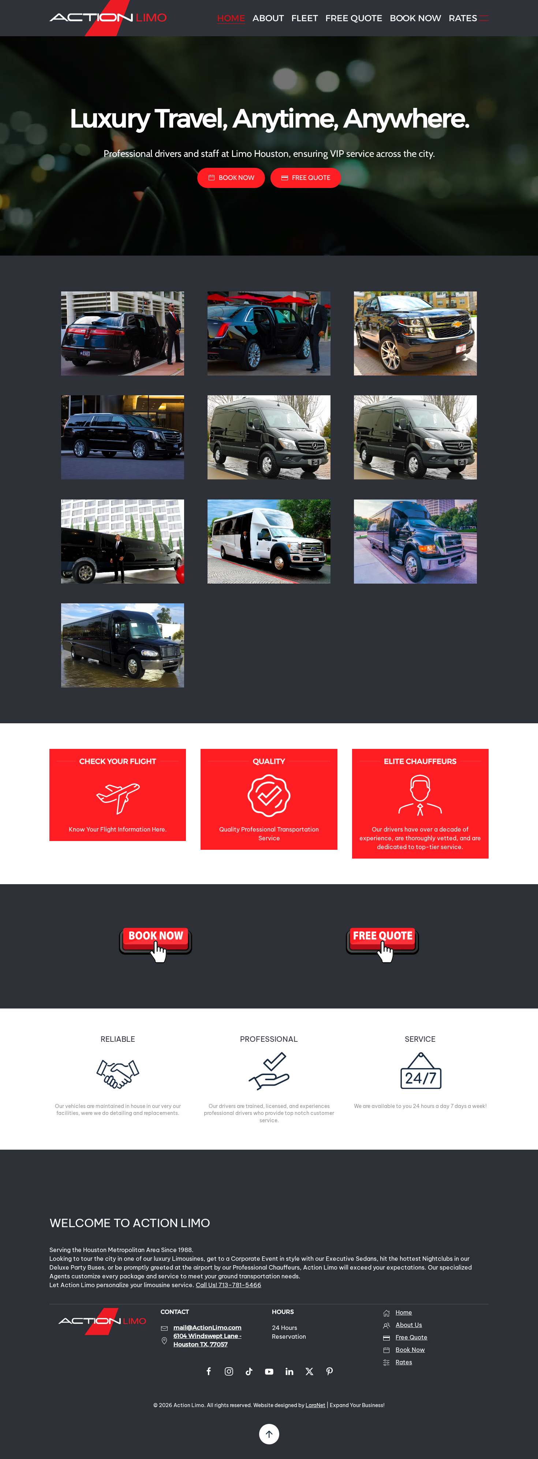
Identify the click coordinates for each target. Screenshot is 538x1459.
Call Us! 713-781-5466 (228, 1285)
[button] (484, 18)
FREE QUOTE (353, 18)
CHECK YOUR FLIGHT (117, 761)
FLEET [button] (304, 18)
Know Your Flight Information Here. (118, 829)
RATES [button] (463, 18)
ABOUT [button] (268, 18)
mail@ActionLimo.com (207, 1327)
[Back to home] (108, 18)
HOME (231, 18)
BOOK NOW (415, 18)
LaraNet (315, 1405)
